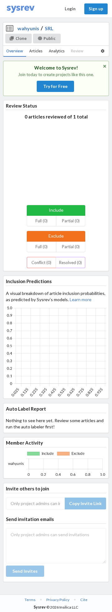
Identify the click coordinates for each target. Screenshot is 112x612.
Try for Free (55, 86)
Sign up (96, 8)
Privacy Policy (57, 599)
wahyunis (28, 28)
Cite (83, 599)
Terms (30, 599)
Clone (21, 38)
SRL (49, 28)
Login (70, 8)
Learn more (80, 299)
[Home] (20, 8)
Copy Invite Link (85, 503)
